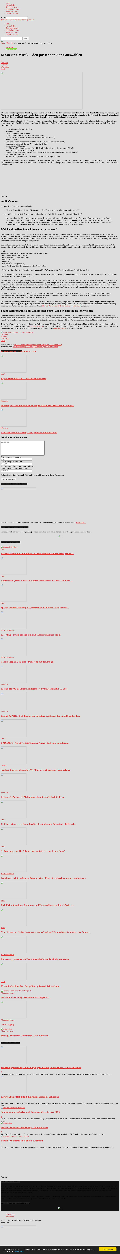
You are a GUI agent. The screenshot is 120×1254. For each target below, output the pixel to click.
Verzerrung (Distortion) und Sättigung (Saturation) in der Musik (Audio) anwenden (41, 1067)
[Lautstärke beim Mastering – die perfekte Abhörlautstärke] (13, 426)
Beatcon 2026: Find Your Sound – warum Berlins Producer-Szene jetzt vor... (37, 553)
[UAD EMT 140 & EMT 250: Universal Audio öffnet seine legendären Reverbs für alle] (13, 736)
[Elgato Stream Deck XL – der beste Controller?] (13, 372)
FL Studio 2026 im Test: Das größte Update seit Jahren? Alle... (31, 986)
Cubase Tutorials (12, 13)
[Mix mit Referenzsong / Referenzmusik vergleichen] (16, 991)
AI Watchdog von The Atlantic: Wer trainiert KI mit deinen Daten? (33, 851)
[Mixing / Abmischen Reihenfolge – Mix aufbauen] (6, 1029)
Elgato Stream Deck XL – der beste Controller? (23, 378)
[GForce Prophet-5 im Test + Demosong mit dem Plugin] (13, 655)
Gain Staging (7, 1024)
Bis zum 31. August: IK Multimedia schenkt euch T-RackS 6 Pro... (32, 797)
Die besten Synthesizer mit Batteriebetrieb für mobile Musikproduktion (35, 959)
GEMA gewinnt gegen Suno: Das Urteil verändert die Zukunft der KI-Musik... (38, 824)
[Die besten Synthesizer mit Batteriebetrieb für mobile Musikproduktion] (13, 953)
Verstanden (108, 1249)
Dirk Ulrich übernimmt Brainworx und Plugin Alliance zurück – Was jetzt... (37, 905)
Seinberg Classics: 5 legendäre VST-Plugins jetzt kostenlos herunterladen (35, 770)
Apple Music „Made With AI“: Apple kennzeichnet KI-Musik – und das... (36, 580)
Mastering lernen (12, 11)
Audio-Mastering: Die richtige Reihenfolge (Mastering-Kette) (35, 347)
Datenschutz (10, 1214)
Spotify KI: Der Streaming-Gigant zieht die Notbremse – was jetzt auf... (35, 607)
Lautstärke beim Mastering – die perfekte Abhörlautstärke (29, 432)
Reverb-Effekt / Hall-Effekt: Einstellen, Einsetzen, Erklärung (30, 1097)
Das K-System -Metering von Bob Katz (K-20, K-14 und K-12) (38, 345)
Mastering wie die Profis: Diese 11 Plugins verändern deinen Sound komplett (37, 405)
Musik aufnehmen (7, 630)
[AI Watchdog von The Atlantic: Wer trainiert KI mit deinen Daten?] (13, 844)
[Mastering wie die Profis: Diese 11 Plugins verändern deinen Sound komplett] (13, 399)
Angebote (4, 684)
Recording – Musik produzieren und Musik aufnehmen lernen (31, 635)
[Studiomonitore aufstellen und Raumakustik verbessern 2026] (13, 1108)
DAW (3, 374)
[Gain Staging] (13, 1018)
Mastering (9, 43)
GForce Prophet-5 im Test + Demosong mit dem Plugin (27, 662)
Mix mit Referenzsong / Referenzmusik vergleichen (61, 306)
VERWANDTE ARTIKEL (11, 351)
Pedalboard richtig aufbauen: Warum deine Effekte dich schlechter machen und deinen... (43, 878)
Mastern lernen (11, 49)
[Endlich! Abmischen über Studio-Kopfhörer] (15, 1136)
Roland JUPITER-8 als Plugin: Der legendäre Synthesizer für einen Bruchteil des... (40, 716)
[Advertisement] (24, 182)
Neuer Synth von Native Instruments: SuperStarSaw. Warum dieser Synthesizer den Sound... (45, 932)
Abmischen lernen (12, 9)
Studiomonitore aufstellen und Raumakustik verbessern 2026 (30, 1112)
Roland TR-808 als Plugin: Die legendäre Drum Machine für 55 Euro (34, 689)
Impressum (10, 1216)
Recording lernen (12, 7)
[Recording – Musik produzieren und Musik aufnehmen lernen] (13, 628)
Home (8, 3)
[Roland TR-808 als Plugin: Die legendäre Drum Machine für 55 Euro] (13, 682)
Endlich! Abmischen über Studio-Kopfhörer (22, 1140)
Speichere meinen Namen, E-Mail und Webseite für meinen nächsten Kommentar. (33, 475)
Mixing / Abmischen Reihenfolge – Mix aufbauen (24, 1035)
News (3, 549)
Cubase (3, 765)
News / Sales (10, 5)
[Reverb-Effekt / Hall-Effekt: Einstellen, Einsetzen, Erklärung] (13, 1092)
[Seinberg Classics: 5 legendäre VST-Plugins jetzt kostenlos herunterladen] (13, 763)
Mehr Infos (19, 1251)
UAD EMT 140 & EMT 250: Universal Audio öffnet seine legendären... (35, 743)
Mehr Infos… (81, 523)
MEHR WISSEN (29, 351)
